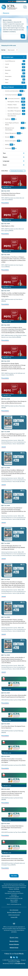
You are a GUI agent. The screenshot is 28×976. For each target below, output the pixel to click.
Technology (9, 148)
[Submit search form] (23, 36)
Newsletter (14, 70)
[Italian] (12, 1)
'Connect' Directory (14, 944)
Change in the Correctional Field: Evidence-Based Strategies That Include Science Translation (12, 827)
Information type (8, 57)
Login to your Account (14, 915)
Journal (14, 64)
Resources (6, 13)
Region (5, 157)
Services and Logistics (12, 141)
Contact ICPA (14, 917)
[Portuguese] (13, 1)
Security (9, 137)
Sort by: (3, 50)
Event (4, 165)
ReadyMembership (20, 963)
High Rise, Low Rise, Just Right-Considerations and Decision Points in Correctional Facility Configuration (13, 294)
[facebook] (11, 957)
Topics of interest (8, 87)
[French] (10, 1)
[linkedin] (14, 957)
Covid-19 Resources (14, 61)
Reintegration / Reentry (16, 101)
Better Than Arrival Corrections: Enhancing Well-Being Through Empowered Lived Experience (13, 696)
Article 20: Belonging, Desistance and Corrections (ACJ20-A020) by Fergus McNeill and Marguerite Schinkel (13, 547)
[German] (11, 1)
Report (14, 79)
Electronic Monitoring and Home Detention (16, 115)
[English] (8, 1)
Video (14, 82)
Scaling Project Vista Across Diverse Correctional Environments (10, 194)
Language (6, 161)
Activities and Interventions (14, 91)
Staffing (8, 144)
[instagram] (17, 957)
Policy (14, 73)
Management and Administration (14, 129)
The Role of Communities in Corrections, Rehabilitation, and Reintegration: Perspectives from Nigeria (13, 760)
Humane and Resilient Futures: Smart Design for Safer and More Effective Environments (13, 402)
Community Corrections (13, 95)
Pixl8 (18, 962)
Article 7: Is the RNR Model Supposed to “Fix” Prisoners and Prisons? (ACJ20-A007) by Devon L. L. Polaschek (13, 435)
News (14, 67)
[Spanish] (15, 1)
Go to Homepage (14, 910)
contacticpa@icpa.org (15, 904)
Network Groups (14, 947)
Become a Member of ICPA (14, 912)
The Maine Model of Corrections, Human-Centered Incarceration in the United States (12, 859)
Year (4, 153)
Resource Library (14, 941)
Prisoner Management (12, 133)
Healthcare (9, 119)
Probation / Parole (16, 105)
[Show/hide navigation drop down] (25, 7)
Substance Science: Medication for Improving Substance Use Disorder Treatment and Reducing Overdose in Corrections (13, 793)
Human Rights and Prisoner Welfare (14, 123)
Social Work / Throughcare (16, 111)
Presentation (14, 76)
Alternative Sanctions (16, 108)
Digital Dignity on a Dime (7, 226)
